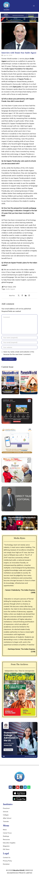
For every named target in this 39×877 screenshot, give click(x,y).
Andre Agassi (10, 289)
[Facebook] (22, 295)
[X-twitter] (14, 787)
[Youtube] (17, 787)
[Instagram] (21, 787)
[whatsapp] (28, 295)
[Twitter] (19, 295)
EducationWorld (18, 870)
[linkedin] (25, 295)
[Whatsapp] (28, 787)
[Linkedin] (25, 787)
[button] (34, 6)
